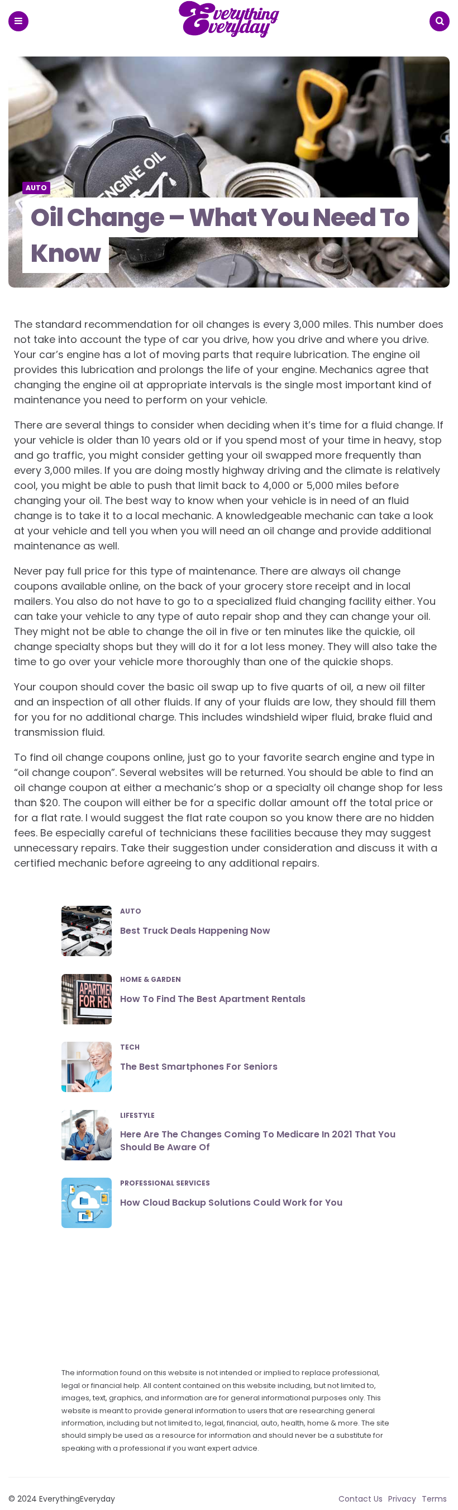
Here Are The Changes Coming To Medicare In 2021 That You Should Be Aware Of (257, 1140)
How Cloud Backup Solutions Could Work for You (231, 1202)
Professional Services (165, 1183)
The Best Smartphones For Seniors (199, 1066)
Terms (434, 1498)
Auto (36, 188)
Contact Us (360, 1498)
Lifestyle (137, 1115)
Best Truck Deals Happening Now (195, 930)
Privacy (402, 1498)
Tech (130, 1047)
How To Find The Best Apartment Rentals (213, 998)
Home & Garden (150, 979)
